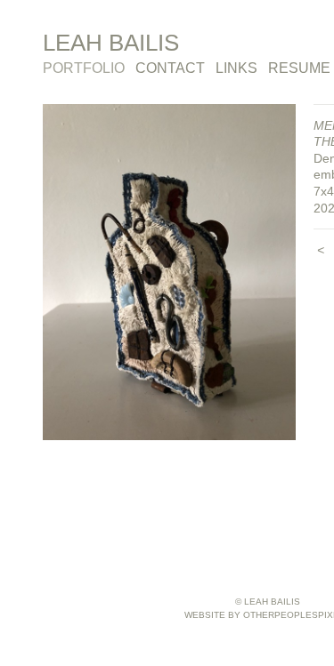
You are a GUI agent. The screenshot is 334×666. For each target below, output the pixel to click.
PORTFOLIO (84, 68)
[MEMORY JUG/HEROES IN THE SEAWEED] (169, 272)
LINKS (236, 68)
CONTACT (170, 68)
